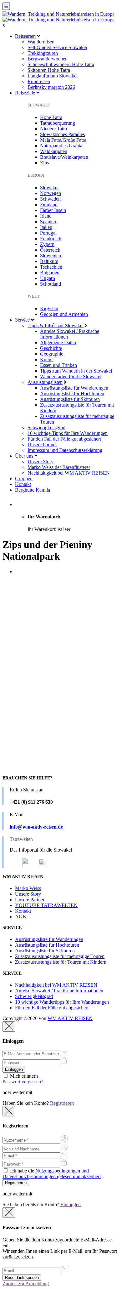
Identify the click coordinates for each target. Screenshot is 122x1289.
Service (22, 319)
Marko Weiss (28, 888)
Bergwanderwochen (48, 58)
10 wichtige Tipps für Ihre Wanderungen (68, 433)
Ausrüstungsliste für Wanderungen (74, 388)
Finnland (49, 204)
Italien (46, 227)
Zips (44, 162)
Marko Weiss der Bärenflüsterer (59, 467)
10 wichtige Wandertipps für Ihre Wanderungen (62, 1002)
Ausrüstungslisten (45, 382)
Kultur (46, 359)
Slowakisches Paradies (62, 134)
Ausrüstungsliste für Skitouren (70, 399)
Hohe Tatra (51, 117)
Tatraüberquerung (57, 123)
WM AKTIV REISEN (70, 1018)
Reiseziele (25, 92)
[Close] (9, 1026)
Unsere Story (40, 461)
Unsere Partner (42, 444)
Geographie (51, 353)
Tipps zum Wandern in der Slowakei (76, 371)
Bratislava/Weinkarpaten (64, 157)
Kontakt (23, 484)
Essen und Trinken (58, 365)
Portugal (48, 233)
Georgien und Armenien (64, 314)
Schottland (50, 284)
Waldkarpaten (53, 151)
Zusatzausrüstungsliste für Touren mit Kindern (60, 962)
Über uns (24, 456)
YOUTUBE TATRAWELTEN (46, 905)
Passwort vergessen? (23, 1081)
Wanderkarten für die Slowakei (70, 376)
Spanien (48, 221)
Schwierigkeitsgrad (46, 427)
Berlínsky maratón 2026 (51, 87)
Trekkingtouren (43, 53)
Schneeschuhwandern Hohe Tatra (61, 64)
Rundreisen (39, 81)
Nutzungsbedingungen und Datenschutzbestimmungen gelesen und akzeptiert (52, 1173)
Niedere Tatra (53, 128)
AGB (20, 916)
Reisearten (25, 36)
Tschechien (51, 267)
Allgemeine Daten (58, 342)
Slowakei (49, 187)
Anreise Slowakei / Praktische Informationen (59, 990)
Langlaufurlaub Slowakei (53, 75)
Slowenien (50, 255)
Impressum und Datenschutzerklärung (65, 450)
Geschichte (51, 348)
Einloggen (70, 1204)
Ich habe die (52, 1173)
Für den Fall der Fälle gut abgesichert (64, 439)
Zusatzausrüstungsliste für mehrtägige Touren (59, 956)
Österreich (50, 250)
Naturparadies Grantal (62, 145)
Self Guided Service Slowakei (57, 47)
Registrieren (62, 1103)
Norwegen (50, 193)
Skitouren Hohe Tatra (49, 70)
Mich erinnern (23, 1076)
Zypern (47, 244)
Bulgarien (49, 272)
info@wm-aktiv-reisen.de (36, 827)
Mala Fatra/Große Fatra (63, 140)
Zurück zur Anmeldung (26, 1283)
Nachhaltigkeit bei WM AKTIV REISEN (69, 473)
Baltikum (49, 261)
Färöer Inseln (53, 210)
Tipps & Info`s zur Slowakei (56, 325)
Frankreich (50, 238)
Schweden (50, 199)
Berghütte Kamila (32, 490)
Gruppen (24, 478)
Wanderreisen (41, 41)
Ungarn (47, 278)
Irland (46, 216)
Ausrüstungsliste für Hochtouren (72, 393)
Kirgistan (49, 308)
